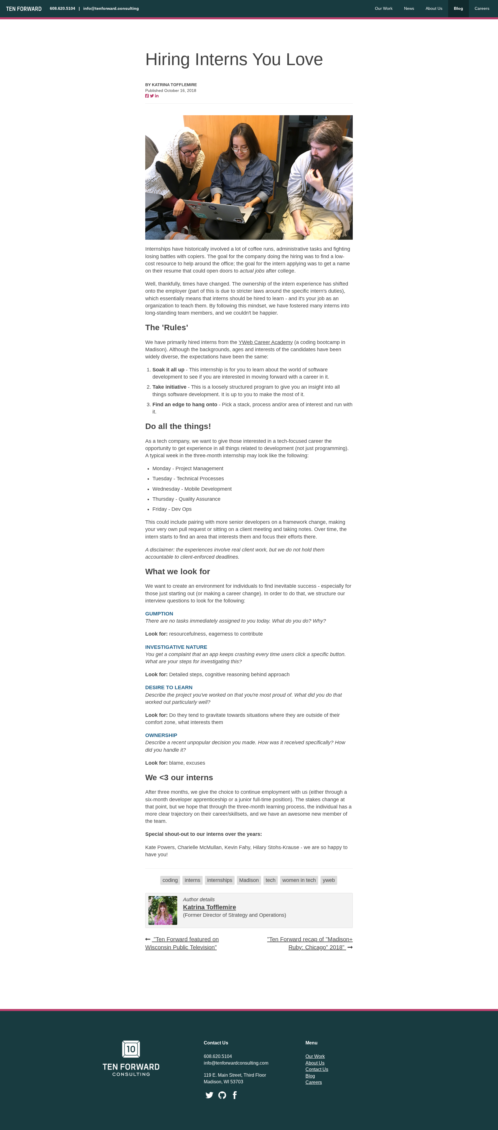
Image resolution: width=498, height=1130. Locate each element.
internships (219, 880)
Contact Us (316, 1069)
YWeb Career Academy (266, 342)
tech (271, 880)
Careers (482, 8)
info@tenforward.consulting (111, 8)
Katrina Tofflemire (209, 907)
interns (192, 880)
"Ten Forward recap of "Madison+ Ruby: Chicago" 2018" (310, 943)
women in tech (299, 880)
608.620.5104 (62, 8)
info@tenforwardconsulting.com (236, 1063)
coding (170, 880)
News (409, 8)
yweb (329, 880)
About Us (434, 8)
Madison (249, 880)
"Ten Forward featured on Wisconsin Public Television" (182, 943)
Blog (458, 8)
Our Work (384, 8)
